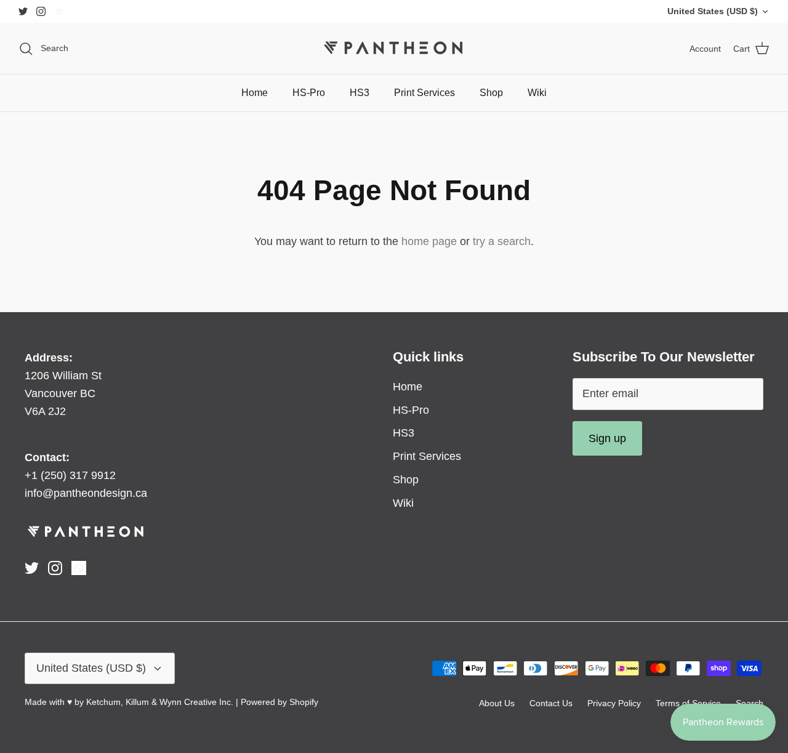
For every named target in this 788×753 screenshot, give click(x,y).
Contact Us (551, 703)
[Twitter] (23, 11)
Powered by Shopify (279, 702)
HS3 (359, 92)
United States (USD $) (712, 11)
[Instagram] (41, 11)
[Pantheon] (394, 48)
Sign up (607, 438)
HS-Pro (308, 92)
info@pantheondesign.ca (86, 493)
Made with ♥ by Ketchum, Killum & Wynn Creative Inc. (129, 702)
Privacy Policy (614, 703)
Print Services (424, 92)
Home (254, 92)
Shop (491, 92)
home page (429, 241)
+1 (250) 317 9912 (70, 475)
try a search (502, 241)
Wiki (537, 92)
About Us (497, 703)
